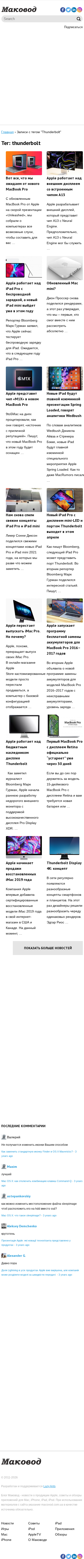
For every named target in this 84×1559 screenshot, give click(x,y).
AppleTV (34, 1534)
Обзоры (61, 1534)
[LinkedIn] (74, 9)
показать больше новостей (48, 948)
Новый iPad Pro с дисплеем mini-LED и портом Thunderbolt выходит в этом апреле (65, 525)
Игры (5, 1529)
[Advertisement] (42, 76)
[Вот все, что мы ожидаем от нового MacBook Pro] (24, 163)
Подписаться (73, 27)
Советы (34, 1523)
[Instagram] (79, 9)
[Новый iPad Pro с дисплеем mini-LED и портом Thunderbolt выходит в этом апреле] (65, 500)
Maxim (12, 1167)
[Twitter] (68, 9)
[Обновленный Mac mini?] (65, 268)
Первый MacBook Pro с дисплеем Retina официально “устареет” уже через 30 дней (65, 752)
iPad (58, 1523)
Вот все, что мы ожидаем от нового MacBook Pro (22, 183)
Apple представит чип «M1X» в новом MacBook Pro (22, 399)
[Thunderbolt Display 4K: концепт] (65, 848)
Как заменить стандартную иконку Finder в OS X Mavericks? (37, 1151)
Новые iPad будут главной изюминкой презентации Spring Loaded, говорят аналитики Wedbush (64, 404)
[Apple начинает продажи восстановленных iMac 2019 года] (24, 848)
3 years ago (49, 1215)
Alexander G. (16, 1256)
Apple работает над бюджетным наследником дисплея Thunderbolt (23, 752)
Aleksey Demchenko (22, 1226)
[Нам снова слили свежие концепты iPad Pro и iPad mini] (24, 500)
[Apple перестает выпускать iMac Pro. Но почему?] (24, 610)
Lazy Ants (49, 1486)
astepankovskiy (19, 1196)
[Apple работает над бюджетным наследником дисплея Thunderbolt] (24, 726)
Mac (4, 1534)
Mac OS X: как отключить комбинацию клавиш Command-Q (36, 1181)
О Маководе (37, 1540)
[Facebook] (62, 9)
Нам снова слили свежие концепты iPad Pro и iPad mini (23, 520)
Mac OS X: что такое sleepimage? (21, 1215)
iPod (31, 1529)
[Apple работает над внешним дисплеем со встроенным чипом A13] (65, 163)
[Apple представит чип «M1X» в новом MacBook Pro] (24, 379)
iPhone (6, 1540)
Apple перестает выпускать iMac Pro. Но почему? (23, 631)
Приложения (64, 1529)
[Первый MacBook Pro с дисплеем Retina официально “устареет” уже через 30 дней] (65, 726)
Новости (7, 1523)
